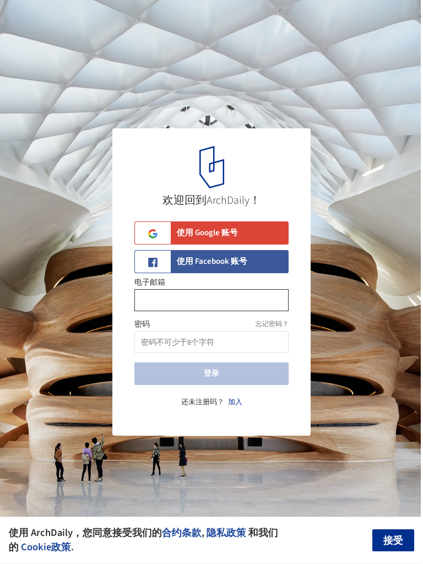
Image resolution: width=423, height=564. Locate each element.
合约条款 (182, 532)
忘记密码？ (272, 324)
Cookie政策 (46, 547)
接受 (393, 540)
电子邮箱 (149, 282)
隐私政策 (226, 532)
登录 (211, 373)
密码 (142, 324)
